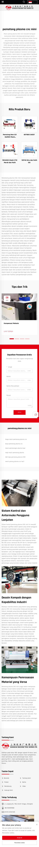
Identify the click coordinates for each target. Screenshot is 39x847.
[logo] (19, 746)
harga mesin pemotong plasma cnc (16, 439)
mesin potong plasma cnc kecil (14, 461)
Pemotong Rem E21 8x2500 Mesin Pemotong (10, 136)
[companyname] (19, 7)
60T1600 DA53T (29, 135)
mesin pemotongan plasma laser (15, 448)
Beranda (6, 778)
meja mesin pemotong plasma (14, 453)
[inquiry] (35, 414)
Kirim (19, 412)
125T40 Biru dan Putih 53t (29, 161)
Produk (6, 782)
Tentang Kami (26, 778)
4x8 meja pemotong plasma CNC (15, 457)
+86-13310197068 (9, 808)
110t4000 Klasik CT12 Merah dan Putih (9, 161)
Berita (24, 782)
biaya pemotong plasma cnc (14, 444)
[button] (12, 338)
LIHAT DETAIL (9, 124)
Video (24, 786)
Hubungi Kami (8, 790)
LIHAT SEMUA (8, 331)
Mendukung (7, 786)
